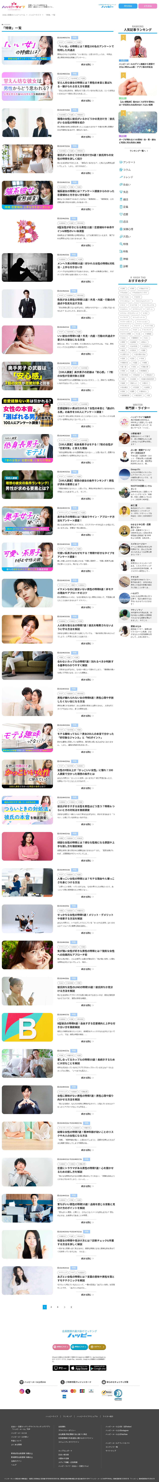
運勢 (132, 391)
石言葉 (133, 379)
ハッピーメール (139, 317)
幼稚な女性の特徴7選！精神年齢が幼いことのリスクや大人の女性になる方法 (85, 1134)
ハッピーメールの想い (19, 1437)
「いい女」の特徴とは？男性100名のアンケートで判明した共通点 (85, 48)
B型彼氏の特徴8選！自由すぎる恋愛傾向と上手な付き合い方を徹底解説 (86, 1025)
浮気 (134, 367)
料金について (16, 1441)
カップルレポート (65, 1451)
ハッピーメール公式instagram (117, 1430)
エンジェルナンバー (144, 301)
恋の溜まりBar (140, 354)
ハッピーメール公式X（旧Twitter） (119, 1427)
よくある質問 (16, 1445)
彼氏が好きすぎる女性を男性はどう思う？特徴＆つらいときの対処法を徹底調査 (86, 808)
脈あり (146, 383)
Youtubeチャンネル (140, 293)
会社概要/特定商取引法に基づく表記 (72, 1434)
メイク (138, 325)
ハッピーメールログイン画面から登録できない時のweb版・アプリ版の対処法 (137, 65)
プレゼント (125, 325)
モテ (61, 42)
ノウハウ (125, 317)
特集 (125, 251)
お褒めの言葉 (63, 1458)
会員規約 (61, 1427)
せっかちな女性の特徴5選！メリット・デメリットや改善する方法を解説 (85, 917)
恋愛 (71, 187)
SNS (132, 288)
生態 (79, 42)
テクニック (63, 78)
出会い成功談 (63, 1455)
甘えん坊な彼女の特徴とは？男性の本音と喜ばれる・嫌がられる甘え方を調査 (84, 85)
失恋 (125, 192)
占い (146, 338)
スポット (125, 309)
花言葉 (136, 387)
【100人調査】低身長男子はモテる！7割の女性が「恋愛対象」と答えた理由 (85, 446)
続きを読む (86, 64)
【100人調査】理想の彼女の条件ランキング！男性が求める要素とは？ (85, 483)
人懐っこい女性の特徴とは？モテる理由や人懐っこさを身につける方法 (86, 881)
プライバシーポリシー (67, 1430)
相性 (123, 379)
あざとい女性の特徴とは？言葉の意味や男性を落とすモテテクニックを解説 (86, 1279)
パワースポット (127, 321)
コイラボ (134, 305)
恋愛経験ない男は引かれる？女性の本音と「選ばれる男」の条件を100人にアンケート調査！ (86, 410)
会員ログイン (16, 1461)
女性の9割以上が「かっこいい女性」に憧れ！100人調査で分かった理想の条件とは (85, 772)
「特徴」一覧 (50, 15)
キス (123, 305)
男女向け (80, 1236)
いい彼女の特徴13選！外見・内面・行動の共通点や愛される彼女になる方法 (86, 338)
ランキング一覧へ (138, 151)
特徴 (75, 38)
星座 (135, 363)
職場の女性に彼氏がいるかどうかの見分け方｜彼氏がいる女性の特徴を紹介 (86, 121)
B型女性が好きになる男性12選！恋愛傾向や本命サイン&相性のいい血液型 (85, 229)
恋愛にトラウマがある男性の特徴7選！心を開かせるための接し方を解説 (85, 1170)
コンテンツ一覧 (112, 1447)
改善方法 (80, 911)
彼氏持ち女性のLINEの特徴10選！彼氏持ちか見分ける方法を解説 (85, 989)
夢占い (144, 342)
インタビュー (126, 301)
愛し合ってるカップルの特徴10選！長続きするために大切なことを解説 (86, 1062)
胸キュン (134, 383)
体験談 (149, 334)
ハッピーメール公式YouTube (116, 1434)
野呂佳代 (139, 395)
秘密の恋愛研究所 (148, 379)
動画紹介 (136, 338)
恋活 (125, 221)
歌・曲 (124, 367)
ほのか (138, 297)
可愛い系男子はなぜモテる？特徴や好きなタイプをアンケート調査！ (86, 555)
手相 (142, 358)
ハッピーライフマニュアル (87, 1416)
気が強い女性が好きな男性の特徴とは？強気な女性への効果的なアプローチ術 (86, 953)
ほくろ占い (125, 297)
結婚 (123, 383)
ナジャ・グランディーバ (130, 313)
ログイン (97, 1347)
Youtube (124, 293)
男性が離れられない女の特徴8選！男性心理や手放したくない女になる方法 (85, 700)
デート (150, 309)
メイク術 (150, 325)
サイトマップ (111, 1451)
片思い (127, 236)
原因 (73, 585)
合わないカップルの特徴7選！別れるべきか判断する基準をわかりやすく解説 (85, 663)
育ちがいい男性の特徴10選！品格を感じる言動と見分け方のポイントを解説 (86, 1206)
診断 (123, 98)
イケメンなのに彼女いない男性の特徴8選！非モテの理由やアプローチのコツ (85, 591)
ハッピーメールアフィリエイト (118, 1443)
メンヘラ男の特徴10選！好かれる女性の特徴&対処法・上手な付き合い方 (85, 265)
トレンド (128, 177)
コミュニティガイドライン (68, 1442)
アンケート (129, 162)
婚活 (125, 199)
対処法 (72, 259)
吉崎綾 (133, 342)
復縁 (143, 350)
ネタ (145, 313)
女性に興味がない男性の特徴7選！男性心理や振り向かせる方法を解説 (85, 1098)
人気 (138, 334)
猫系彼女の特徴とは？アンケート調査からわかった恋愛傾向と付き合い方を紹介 (85, 193)
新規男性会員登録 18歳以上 (22, 1457)
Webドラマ (144, 288)
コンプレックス (65, 368)
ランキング (147, 330)
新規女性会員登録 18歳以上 (22, 1453)
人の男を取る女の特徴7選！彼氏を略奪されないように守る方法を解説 (85, 627)
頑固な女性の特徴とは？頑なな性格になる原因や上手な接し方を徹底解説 (86, 844)
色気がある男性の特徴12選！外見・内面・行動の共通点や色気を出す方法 (86, 302)
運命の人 (144, 391)
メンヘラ (125, 330)
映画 (145, 363)
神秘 (123, 136)
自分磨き (125, 387)
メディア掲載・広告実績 (67, 1462)
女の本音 (74, 78)
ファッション (143, 321)
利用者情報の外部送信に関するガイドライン (75, 1438)
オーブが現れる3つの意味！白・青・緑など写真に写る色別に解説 (137, 141)
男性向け (80, 115)
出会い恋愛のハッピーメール (13, 15)
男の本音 (80, 223)
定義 (125, 206)
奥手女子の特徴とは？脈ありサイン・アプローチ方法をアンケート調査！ (86, 519)
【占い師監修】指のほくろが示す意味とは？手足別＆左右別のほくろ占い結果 (137, 103)
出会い (124, 60)
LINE (61, 983)
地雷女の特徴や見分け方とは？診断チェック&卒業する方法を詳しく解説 (85, 1242)
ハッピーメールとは (19, 1433)
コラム (127, 169)
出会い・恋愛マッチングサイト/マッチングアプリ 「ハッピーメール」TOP (30, 1428)
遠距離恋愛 (125, 395)
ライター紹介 (108, 1416)
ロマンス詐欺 (126, 334)
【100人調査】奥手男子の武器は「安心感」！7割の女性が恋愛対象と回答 (85, 374)
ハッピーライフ (35, 15)
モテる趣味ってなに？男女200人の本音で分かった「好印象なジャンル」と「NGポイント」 (85, 736)
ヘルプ (13, 1465)
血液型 (147, 387)
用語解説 (144, 371)
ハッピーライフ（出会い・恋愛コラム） (74, 1466)
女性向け (70, 42)
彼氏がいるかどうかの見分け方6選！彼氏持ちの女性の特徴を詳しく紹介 (85, 157)
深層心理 (84, 1091)
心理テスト (125, 354)
